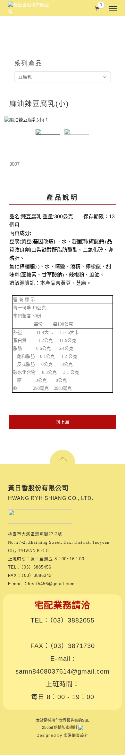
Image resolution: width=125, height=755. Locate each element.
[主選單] (113, 9)
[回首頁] (29, 8)
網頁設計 (80, 735)
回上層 (62, 422)
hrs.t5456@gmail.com (51, 583)
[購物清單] (97, 7)
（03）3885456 (36, 567)
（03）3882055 (72, 620)
